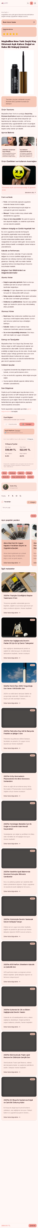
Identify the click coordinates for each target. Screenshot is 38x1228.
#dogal (29, 473)
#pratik (30, 477)
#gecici (21, 473)
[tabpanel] (19, 450)
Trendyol (27, 424)
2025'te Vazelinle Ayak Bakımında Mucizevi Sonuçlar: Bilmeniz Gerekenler (17, 874)
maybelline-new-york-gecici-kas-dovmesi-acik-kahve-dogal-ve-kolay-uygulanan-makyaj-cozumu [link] (17, 15)
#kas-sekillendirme (18, 477)
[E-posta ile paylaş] (16, 496)
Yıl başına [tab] (30, 439)
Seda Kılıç (13, 486)
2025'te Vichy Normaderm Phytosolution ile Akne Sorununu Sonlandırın (17, 778)
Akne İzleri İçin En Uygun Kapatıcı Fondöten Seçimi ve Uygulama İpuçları (15, 545)
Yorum (33, 516)
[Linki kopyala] (20, 496)
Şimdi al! (32, 1225)
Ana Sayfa (4, 12)
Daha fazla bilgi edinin (11, 563)
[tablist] (19, 439)
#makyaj (12, 473)
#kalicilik (6, 477)
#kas (4, 473)
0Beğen (33, 502)
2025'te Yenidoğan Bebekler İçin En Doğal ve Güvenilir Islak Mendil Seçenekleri (18, 826)
